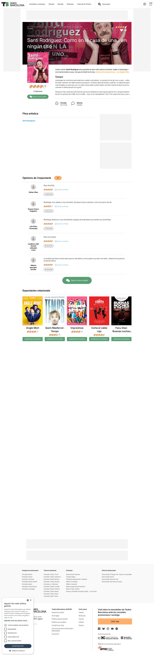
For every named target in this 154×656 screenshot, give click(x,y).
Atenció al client (58, 612)
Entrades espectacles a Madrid (76, 579)
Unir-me (115, 621)
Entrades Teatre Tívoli (51, 574)
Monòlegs (39, 27)
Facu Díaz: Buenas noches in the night (121, 331)
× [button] (30, 600)
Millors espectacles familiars (75, 586)
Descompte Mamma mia (110, 579)
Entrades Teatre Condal (51, 586)
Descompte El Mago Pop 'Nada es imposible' (117, 574)
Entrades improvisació (29, 586)
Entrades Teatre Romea (51, 581)
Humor (33, 27)
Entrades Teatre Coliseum (52, 577)
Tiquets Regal (70, 577)
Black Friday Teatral (72, 589)
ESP (150, 5)
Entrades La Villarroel (51, 584)
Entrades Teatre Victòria (52, 589)
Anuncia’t (55, 634)
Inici (28, 27)
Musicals (82, 616)
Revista (60, 4)
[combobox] (120, 4)
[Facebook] (99, 629)
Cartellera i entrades (37, 4)
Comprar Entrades (32, 339)
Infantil (81, 622)
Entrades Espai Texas (51, 596)
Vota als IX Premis (84, 4)
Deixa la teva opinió (39, 96)
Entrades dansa (27, 577)
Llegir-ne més (8, 617)
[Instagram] (108, 629)
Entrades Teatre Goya (51, 594)
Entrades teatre (27, 574)
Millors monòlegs (71, 581)
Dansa (81, 625)
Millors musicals (71, 584)
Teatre (81, 612)
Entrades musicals (28, 579)
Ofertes (51, 4)
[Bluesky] (103, 629)
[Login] (144, 4)
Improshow (77, 327)
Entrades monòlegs (28, 589)
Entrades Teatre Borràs (51, 579)
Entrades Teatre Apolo (51, 591)
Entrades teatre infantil (29, 581)
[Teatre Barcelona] (13, 4)
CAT (150, 3)
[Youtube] (112, 628)
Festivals (70, 4)
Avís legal (55, 616)
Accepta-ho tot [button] (18, 646)
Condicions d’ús (58, 625)
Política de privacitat (60, 619)
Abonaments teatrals (73, 574)
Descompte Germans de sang (112, 581)
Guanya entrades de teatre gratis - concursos (81, 591)
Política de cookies (59, 622)
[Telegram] (117, 629)
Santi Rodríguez (29, 121)
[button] (17, 621)
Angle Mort (32, 327)
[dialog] (18, 626)
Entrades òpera (27, 584)
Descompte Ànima (108, 577)
